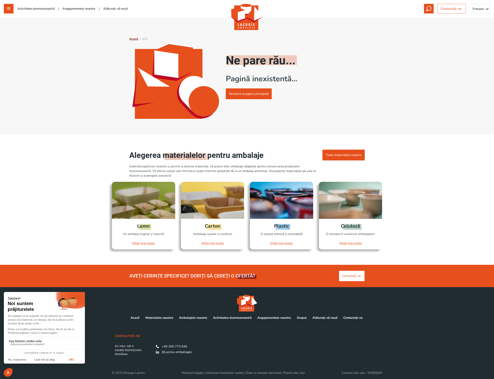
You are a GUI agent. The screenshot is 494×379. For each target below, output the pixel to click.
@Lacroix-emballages (177, 352)
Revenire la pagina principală (249, 94)
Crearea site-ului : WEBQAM (362, 373)
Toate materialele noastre (344, 155)
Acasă (133, 39)
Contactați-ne (452, 8)
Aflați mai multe (143, 243)
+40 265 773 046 (174, 346)
